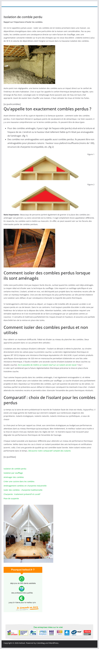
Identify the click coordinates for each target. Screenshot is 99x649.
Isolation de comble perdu (15, 468)
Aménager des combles (14, 477)
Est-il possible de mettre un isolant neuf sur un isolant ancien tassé (47, 365)
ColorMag (40, 643)
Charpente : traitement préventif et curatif (22, 494)
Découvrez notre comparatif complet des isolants (49, 451)
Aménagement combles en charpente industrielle (25, 485)
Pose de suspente (11, 498)
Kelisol (22, 643)
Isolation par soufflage (13, 473)
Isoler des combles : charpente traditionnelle (23, 490)
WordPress (53, 643)
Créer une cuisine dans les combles (19, 481)
